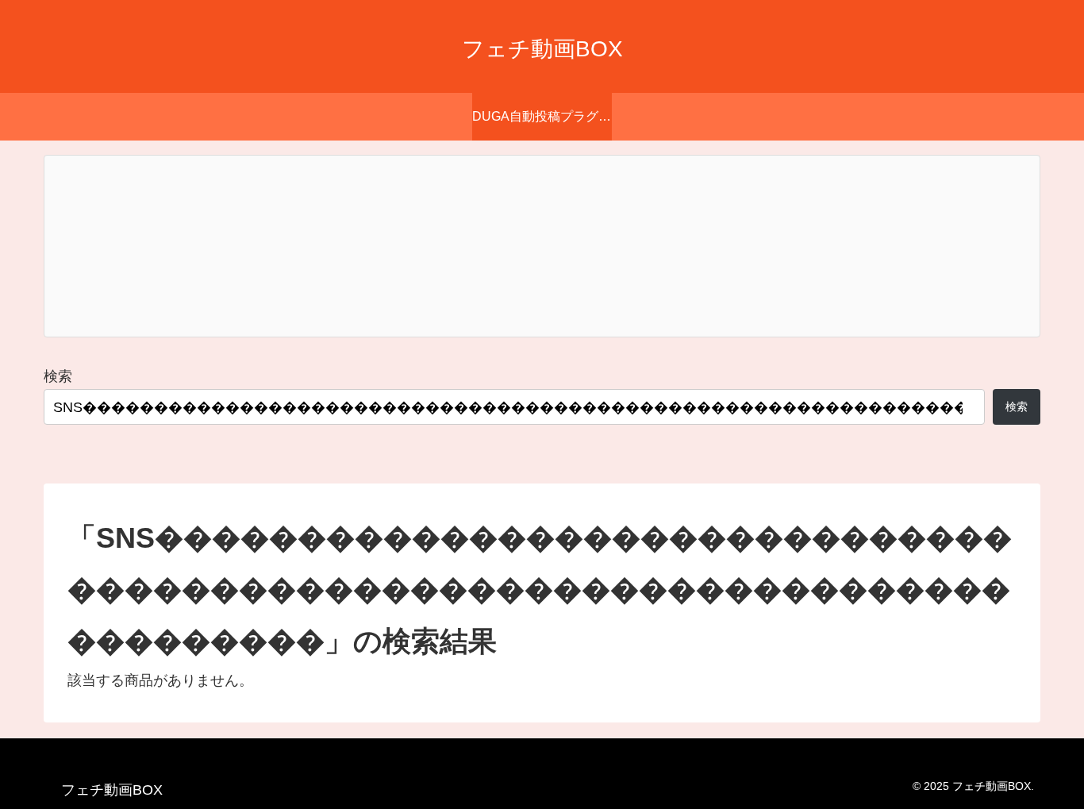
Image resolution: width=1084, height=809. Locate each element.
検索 (58, 376)
